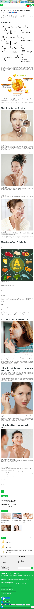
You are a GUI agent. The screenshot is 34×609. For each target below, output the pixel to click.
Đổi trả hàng (20, 560)
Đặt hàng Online (4, 566)
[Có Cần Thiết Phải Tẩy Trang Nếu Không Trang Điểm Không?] (28, 516)
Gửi (2, 491)
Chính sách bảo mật (21, 558)
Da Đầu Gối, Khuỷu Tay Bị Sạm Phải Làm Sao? (5, 532)
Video (2, 559)
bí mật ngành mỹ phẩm (4, 589)
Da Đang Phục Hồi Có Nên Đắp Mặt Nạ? (7, 501)
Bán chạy (3, 537)
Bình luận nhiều (4, 510)
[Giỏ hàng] (31, 4)
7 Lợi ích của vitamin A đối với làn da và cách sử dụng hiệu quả (16, 10)
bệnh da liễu (10, 588)
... (8, 506)
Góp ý (19, 562)
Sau (11, 506)
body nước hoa (8, 590)
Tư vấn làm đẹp (4, 560)
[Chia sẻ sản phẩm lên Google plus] (14, 12)
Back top (29, 486)
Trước (3, 506)
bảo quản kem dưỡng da (4, 588)
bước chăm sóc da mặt (4, 592)
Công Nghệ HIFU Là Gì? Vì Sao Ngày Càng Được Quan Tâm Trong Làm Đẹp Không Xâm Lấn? (16, 521)
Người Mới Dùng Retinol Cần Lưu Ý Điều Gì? (7, 500)
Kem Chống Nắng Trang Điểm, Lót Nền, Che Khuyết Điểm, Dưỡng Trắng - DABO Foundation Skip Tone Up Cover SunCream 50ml (19, 551)
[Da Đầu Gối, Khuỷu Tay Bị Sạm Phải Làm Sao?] (6, 528)
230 (9, 506)
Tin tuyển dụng (4, 562)
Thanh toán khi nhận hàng (5, 568)
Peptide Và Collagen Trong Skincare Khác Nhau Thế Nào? (5, 521)
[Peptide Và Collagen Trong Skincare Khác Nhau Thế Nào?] (6, 516)
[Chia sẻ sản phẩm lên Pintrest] (11, 12)
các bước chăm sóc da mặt (12, 592)
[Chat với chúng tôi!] (2, 607)
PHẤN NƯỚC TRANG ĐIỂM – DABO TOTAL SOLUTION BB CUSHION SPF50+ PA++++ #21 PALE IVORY (19, 545)
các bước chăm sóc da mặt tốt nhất (6, 593)
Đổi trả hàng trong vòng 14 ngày (6, 569)
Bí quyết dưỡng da (11, 589)
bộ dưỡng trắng (3, 590)
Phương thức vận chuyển (5, 567)
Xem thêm (31, 537)
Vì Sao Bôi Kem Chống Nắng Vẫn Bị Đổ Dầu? (7, 504)
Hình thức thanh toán (21, 561)
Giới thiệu (3, 558)
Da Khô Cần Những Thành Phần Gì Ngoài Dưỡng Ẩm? (16, 532)
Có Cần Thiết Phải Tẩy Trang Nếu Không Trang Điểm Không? (27, 521)
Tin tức (2, 561)
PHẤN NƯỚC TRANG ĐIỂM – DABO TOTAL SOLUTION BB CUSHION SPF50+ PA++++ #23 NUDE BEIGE (19, 540)
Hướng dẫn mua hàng (21, 559)
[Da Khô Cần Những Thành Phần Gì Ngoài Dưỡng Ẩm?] (17, 528)
